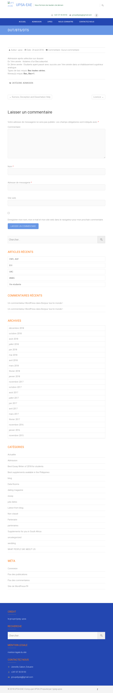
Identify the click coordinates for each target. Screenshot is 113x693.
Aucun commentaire (70, 50)
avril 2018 (13, 360)
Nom (11, 166)
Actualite (12, 454)
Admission (36, 22)
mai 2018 (13, 355)
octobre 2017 (15, 387)
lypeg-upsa (57, 689)
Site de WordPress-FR (18, 586)
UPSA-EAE (24, 5)
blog (10, 478)
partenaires (13, 525)
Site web (12, 198)
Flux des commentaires (19, 580)
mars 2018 (14, 365)
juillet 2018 (14, 344)
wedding (12, 543)
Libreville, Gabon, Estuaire (22, 667)
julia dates (12, 502)
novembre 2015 (16, 435)
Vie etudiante (15, 284)
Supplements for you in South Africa (24, 531)
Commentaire (14, 127)
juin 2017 (13, 403)
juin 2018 (13, 349)
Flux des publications (17, 574)
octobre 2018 (15, 333)
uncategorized (14, 537)
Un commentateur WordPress (22, 303)
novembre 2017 (16, 382)
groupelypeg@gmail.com (82, 15)
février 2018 (14, 371)
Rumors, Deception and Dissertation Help (29, 97)
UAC (11, 271)
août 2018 (13, 339)
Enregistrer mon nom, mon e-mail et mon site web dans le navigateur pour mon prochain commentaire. (55, 219)
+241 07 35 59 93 (60, 15)
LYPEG (50, 22)
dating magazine (15, 490)
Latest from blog (15, 508)
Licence (98, 97)
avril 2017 (13, 408)
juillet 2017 (14, 398)
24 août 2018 (38, 50)
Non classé (13, 513)
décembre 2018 (16, 328)
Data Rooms (13, 484)
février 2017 (14, 419)
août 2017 (13, 392)
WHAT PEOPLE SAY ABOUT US (22, 549)
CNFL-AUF (14, 259)
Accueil (22, 22)
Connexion (13, 568)
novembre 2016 (16, 424)
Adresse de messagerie (20, 182)
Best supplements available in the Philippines (28, 472)
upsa (20, 50)
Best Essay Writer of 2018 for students (25, 466)
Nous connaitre (65, 22)
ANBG (12, 278)
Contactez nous (86, 22)
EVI (10, 265)
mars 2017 (14, 414)
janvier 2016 (14, 430)
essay (10, 496)
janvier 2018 (14, 376)
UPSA (36, 689)
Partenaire (12, 519)
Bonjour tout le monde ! (52, 303)
